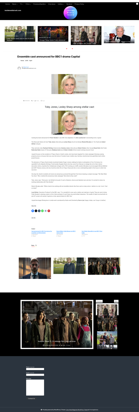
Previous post (26, 283)
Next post (114, 283)
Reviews (69, 4)
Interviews (51, 4)
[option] (20, 34)
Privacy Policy (79, 4)
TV (21, 4)
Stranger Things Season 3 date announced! (19, 40)
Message (28, 378)
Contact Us (31, 398)
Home (7, 4)
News (14, 4)
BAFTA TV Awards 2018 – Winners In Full (85, 42)
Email (30, 372)
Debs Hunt (26, 67)
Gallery (60, 4)
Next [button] (116, 301)
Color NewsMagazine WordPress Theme (77, 409)
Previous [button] (99, 301)
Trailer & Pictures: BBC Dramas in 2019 (51, 43)
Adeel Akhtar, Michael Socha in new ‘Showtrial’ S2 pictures (116, 44)
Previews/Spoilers (39, 4)
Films (28, 4)
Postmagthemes (94, 409)
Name (30, 367)
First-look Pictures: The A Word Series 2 (56, 341)
